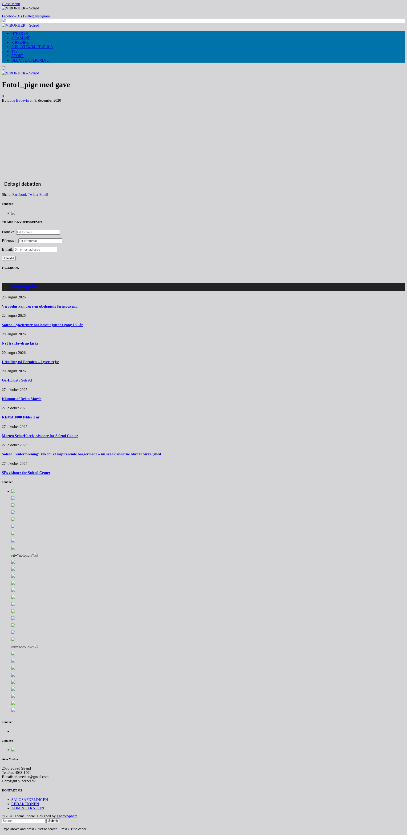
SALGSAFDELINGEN (29, 800)
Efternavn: (9, 241)
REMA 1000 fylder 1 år (21, 417)
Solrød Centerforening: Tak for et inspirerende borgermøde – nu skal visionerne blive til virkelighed (81, 454)
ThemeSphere (67, 816)
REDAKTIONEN (25, 804)
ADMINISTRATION (27, 808)
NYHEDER (19, 33)
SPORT (17, 56)
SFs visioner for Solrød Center (26, 473)
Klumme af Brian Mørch (21, 399)
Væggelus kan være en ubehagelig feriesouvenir (40, 306)
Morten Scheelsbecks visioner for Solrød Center (40, 436)
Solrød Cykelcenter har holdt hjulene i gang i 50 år (42, 325)
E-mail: (8, 249)
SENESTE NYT (24, 285)
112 (14, 51)
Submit (53, 821)
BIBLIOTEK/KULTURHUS (32, 47)
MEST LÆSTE (23, 289)
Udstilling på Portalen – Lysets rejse (30, 362)
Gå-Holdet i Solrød (17, 380)
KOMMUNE (20, 38)
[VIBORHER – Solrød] (20, 25)
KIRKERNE (20, 42)
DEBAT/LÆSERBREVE (30, 60)
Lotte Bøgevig (18, 100)
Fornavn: (8, 232)
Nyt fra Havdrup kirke (20, 343)
